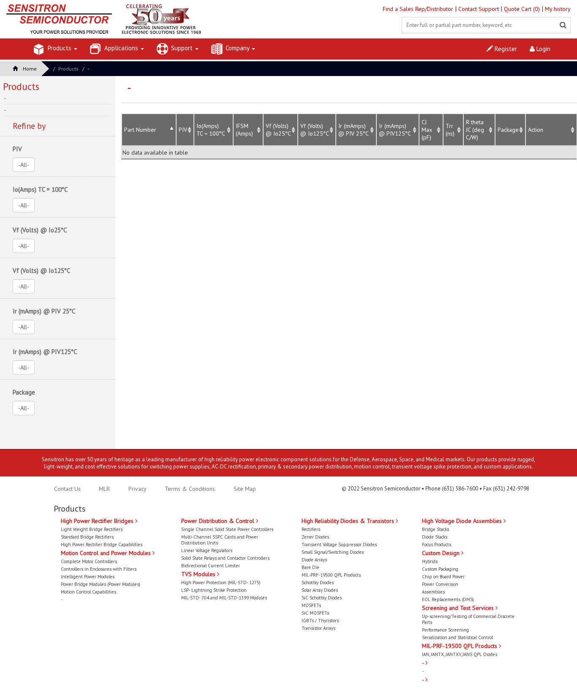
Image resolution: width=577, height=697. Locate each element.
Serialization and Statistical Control (457, 637)
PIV (183, 129)
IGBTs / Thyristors (320, 620)
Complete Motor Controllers (89, 561)
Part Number (140, 129)
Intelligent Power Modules (87, 577)
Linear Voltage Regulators (206, 550)
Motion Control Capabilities (88, 592)
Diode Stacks (434, 537)
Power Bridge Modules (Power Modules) (100, 584)
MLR (104, 489)
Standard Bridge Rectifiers (87, 537)
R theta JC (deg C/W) (475, 129)
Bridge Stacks (435, 529)
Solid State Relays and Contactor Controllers (225, 558)
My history (558, 9)
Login (542, 49)
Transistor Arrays (318, 628)
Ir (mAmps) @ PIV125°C (395, 129)
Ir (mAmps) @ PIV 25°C (353, 129)
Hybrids (430, 561)
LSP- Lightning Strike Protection (214, 590)
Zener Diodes (315, 537)
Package (508, 129)
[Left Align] (563, 25)
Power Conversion (440, 584)
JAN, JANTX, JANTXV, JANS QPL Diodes (459, 654)
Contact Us (67, 489)
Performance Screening (445, 630)
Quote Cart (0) (523, 9)
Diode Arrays (314, 560)
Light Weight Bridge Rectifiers (91, 529)
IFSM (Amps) (244, 129)
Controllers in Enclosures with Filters (98, 569)
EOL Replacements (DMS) (448, 599)
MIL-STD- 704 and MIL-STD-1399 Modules (224, 598)
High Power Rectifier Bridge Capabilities (101, 544)
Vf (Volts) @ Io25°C (278, 129)
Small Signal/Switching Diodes (333, 552)
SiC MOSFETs (315, 613)
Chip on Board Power (443, 577)
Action (535, 129)
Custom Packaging (440, 569)
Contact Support (479, 9)
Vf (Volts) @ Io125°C (314, 129)
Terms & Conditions (191, 489)
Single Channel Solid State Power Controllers (227, 529)
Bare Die (310, 567)
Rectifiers (311, 529)
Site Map (245, 489)
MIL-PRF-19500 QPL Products (331, 575)
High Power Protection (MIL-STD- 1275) (221, 582)
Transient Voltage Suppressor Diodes (339, 544)
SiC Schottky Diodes (322, 598)
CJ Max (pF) (427, 129)
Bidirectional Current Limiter (210, 566)
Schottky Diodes (318, 582)
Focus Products (436, 544)
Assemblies (433, 592)
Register (505, 49)
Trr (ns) (450, 129)
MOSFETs (311, 605)
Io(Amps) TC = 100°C (40, 189)
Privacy (137, 489)
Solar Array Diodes (320, 590)
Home (30, 68)
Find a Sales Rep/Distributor (419, 9)
